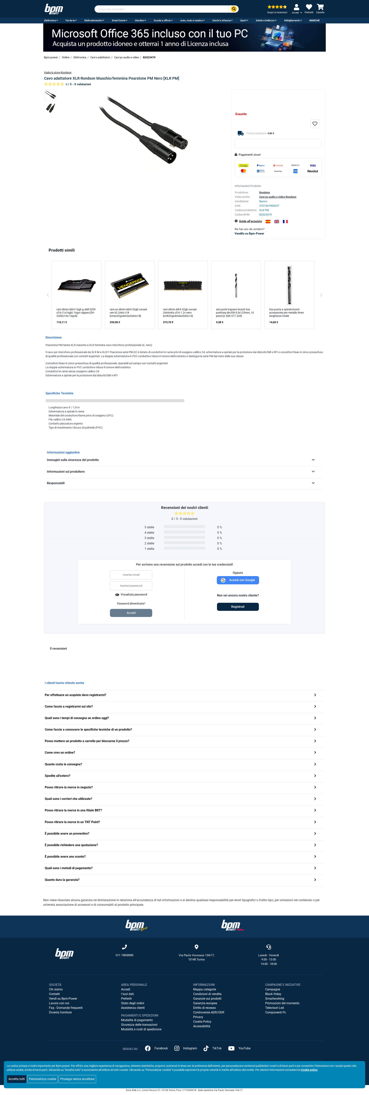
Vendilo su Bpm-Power (249, 233)
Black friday (273, 994)
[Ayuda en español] (268, 221)
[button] (48, 295)
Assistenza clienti (133, 1008)
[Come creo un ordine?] (315, 753)
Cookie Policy (202, 1021)
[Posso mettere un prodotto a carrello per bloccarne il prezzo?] (315, 741)
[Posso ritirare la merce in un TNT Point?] (315, 822)
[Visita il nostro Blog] (136, 925)
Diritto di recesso (204, 1008)
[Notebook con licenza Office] (184, 37)
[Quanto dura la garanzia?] (315, 880)
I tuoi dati (127, 994)
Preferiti (126, 998)
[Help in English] (276, 221)
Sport (243, 20)
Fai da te (70, 20)
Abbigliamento (292, 20)
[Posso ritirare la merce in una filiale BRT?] (315, 811)
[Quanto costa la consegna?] (315, 764)
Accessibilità (201, 1026)
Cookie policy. (309, 1069)
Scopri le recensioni (277, 12)
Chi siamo (56, 989)
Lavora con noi (59, 1003)
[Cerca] (234, 9)
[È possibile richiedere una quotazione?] (315, 845)
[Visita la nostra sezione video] (232, 925)
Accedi (125, 989)
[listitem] (76, 295)
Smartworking (274, 998)
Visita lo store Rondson (57, 72)
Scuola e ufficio (162, 20)
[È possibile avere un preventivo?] (315, 834)
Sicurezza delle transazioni (139, 1024)
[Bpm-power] (53, 9)
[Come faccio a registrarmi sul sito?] (315, 707)
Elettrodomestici (93, 20)
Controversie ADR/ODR (208, 1012)
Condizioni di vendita (207, 994)
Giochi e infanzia (221, 20)
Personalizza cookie (42, 1079)
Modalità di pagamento (137, 1020)
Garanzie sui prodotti (207, 998)
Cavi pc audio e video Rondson (277, 196)
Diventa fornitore (60, 1012)
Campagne (272, 989)
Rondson (264, 192)
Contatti (54, 994)
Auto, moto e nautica (191, 20)
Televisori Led (274, 1008)
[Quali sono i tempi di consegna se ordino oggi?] (315, 718)
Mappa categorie (204, 989)
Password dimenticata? (131, 603)
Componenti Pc (275, 1012)
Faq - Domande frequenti (66, 1008)
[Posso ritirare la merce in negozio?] (315, 787)
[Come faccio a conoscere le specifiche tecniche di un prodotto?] (315, 730)
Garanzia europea (205, 1003)
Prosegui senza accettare (77, 1079)
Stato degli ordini (132, 1003)
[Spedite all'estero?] (315, 776)
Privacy (198, 1017)
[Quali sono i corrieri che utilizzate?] (315, 799)
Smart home (118, 20)
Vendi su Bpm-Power (63, 998)
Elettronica (50, 20)
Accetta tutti (16, 1079)
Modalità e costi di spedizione (141, 1029)
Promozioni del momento (282, 1003)
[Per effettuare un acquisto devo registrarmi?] (315, 695)
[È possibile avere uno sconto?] (315, 857)
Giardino (139, 20)
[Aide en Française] (285, 221)
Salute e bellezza (265, 20)
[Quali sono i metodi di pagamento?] (315, 868)
